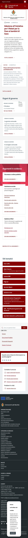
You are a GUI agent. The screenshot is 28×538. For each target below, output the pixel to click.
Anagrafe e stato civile (6, 436)
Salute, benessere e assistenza (8, 452)
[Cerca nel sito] (25, 6)
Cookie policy (4, 511)
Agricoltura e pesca (5, 433)
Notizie (2, 465)
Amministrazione (6, 409)
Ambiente (3, 435)
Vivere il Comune (6, 473)
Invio (24, 328)
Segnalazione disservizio (7, 504)
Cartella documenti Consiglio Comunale (10, 424)
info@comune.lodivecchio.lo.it (11, 498)
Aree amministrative (6, 419)
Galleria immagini (5, 475)
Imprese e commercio (6, 449)
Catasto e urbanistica (6, 442)
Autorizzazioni (4, 440)
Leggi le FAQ (4, 501)
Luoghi (2, 477)
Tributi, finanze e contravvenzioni (9, 454)
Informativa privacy (5, 513)
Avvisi (2, 468)
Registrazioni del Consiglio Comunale (10, 426)
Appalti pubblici (4, 438)
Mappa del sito (4, 529)
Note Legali (3, 515)
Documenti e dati (5, 412)
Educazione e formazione (7, 445)
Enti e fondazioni (5, 422)
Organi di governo (5, 415)
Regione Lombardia (6, 1)
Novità (3, 462)
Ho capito (13, 533)
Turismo (3, 456)
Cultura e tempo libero (6, 443)
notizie (5, 65)
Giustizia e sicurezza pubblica (8, 447)
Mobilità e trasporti (5, 450)
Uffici (2, 413)
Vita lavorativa (4, 457)
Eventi (2, 479)
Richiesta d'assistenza (6, 506)
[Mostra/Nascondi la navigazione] (2, 6)
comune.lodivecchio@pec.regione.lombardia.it (12, 495)
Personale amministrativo (7, 420)
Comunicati (3, 466)
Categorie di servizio (7, 431)
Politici (2, 417)
